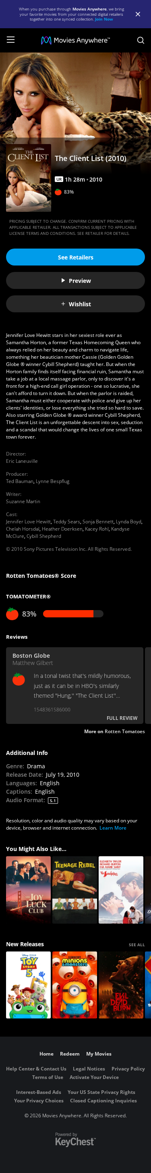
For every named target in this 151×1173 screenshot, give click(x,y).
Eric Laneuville (22, 461)
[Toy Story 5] (28, 985)
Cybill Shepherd (44, 536)
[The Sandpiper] (121, 890)
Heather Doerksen (62, 528)
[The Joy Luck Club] (28, 890)
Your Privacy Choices (39, 1100)
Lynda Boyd (128, 521)
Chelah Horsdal (22, 528)
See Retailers (75, 257)
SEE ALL (137, 944)
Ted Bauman (19, 481)
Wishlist (80, 304)
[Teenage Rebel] (74, 890)
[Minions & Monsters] (74, 985)
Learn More (112, 827)
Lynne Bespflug (52, 481)
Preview (80, 280)
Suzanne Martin (23, 501)
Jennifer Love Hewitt (28, 521)
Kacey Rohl (97, 528)
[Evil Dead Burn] (121, 985)
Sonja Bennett (98, 521)
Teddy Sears (66, 521)
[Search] (141, 40)
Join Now (104, 19)
